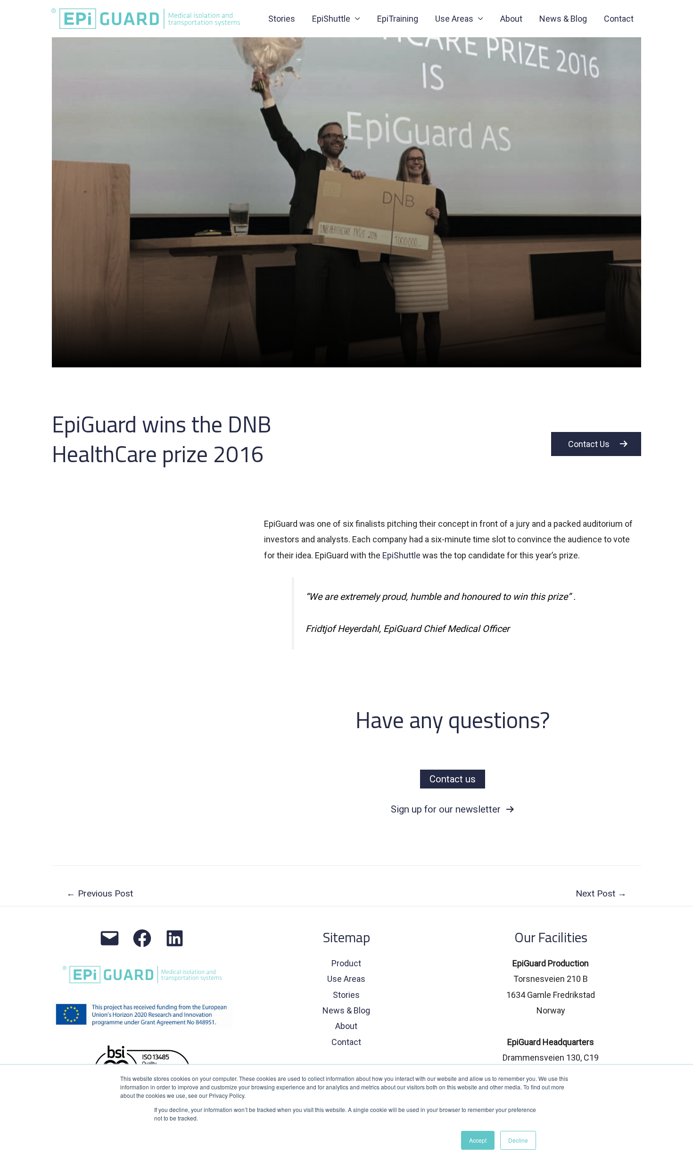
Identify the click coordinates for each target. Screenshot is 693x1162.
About (511, 19)
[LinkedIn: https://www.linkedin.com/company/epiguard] (174, 938)
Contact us (452, 779)
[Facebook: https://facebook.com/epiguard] (142, 938)
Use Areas (454, 19)
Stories (281, 19)
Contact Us (589, 444)
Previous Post (99, 893)
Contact (619, 19)
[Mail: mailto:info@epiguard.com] (109, 938)
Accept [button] (478, 1140)
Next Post (601, 893)
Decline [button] (518, 1140)
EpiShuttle (401, 555)
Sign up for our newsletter (448, 809)
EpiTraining (397, 19)
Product (346, 963)
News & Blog (563, 19)
